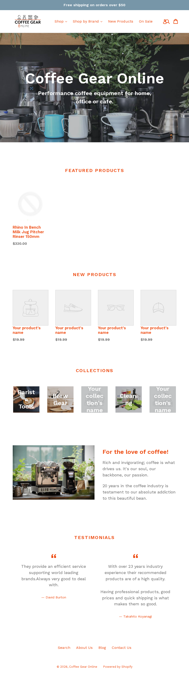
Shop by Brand (86, 21)
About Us (84, 647)
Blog (102, 647)
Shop (60, 21)
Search (64, 647)
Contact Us (121, 647)
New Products (120, 21)
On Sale (146, 21)
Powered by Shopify (118, 666)
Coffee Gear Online (83, 666)
